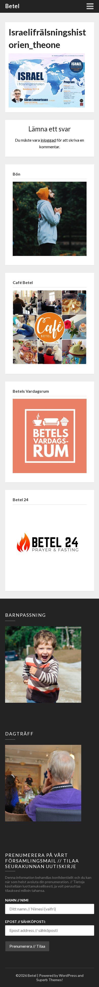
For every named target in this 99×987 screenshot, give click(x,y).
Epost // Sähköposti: (25, 921)
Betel (12, 6)
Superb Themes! (49, 980)
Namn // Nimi (16, 900)
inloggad (48, 140)
